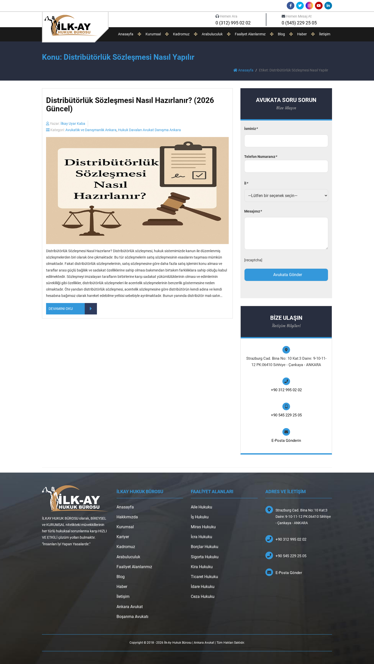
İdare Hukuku (202, 586)
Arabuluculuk (212, 34)
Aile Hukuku (201, 507)
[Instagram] (309, 5)
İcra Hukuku (201, 536)
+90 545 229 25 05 (286, 415)
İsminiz (250, 129)
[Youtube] (319, 5)
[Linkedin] (328, 5)
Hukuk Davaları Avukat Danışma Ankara (149, 130)
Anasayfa (125, 34)
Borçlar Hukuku (204, 546)
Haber (302, 34)
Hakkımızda (127, 517)
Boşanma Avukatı (132, 616)
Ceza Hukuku (202, 596)
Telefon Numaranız (260, 157)
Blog (281, 34)
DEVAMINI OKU (61, 309)
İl (246, 183)
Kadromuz (181, 34)
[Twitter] (300, 5)
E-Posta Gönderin (286, 440)
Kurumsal (153, 34)
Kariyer (123, 536)
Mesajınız (253, 211)
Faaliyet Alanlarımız (250, 34)
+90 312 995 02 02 (286, 390)
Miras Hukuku (203, 526)
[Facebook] (290, 5)
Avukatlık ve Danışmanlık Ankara (91, 130)
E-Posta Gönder (289, 572)
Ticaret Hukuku (204, 576)
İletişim (324, 34)
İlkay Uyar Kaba (73, 124)
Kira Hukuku (202, 566)
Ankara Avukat (130, 606)
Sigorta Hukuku (205, 556)
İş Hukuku (200, 517)
